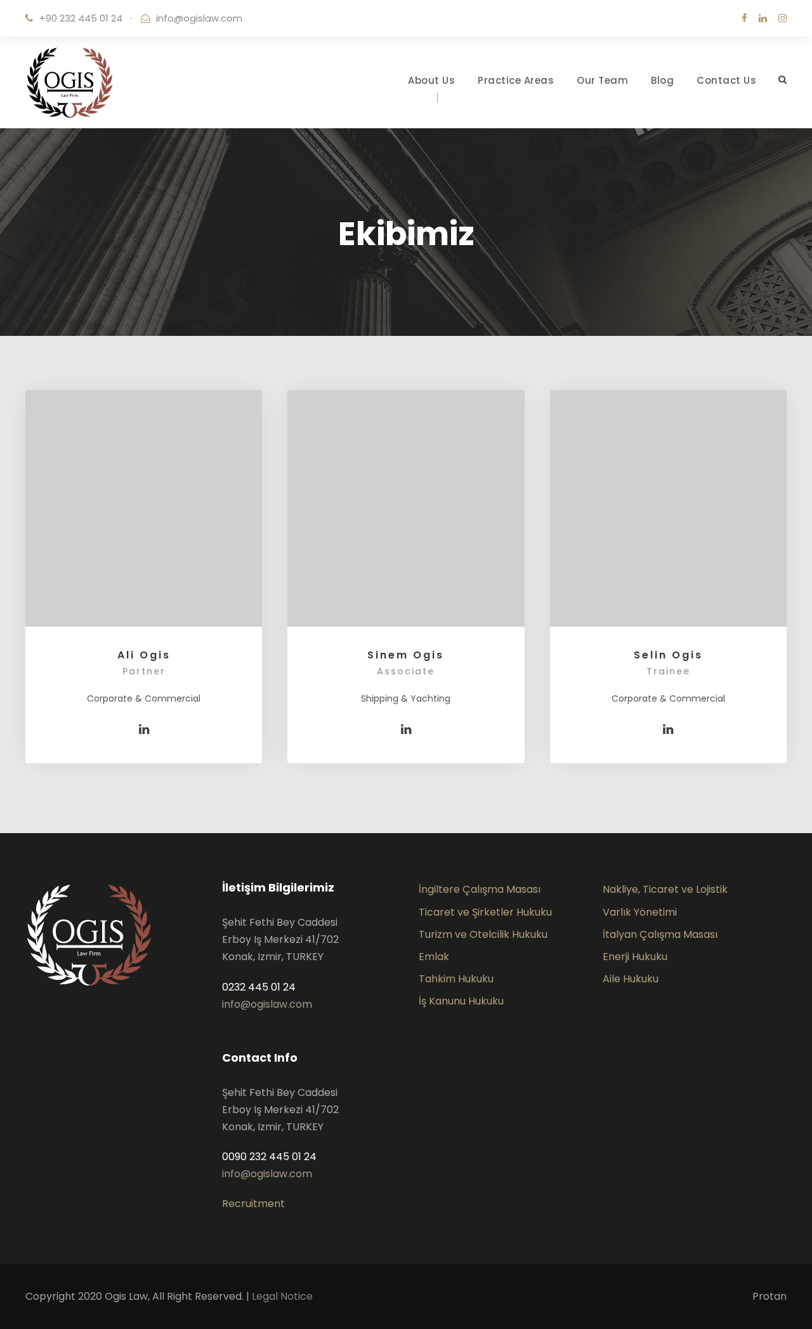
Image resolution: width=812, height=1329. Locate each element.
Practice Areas (516, 80)
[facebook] (744, 18)
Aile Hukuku (630, 979)
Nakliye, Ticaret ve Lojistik (665, 889)
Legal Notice (282, 1296)
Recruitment (253, 1203)
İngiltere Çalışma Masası (479, 889)
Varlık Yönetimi (640, 912)
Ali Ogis (144, 655)
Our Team (602, 80)
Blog (662, 80)
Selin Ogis (668, 655)
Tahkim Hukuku (456, 979)
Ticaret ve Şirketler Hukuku (485, 912)
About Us (431, 80)
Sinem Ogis (405, 655)
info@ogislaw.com (199, 18)
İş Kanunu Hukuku (461, 1001)
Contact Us (726, 80)
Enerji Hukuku (635, 956)
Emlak (434, 956)
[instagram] (782, 18)
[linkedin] (763, 18)
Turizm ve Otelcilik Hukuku (483, 934)
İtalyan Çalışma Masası (660, 934)
